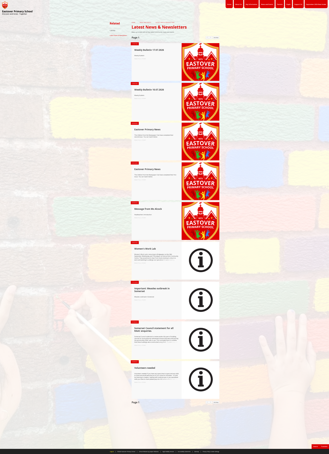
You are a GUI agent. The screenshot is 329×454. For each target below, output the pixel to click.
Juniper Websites (154, 451)
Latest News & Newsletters (165, 22)
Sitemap (196, 451)
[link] (207, 37)
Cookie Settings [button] (215, 451)
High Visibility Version (168, 451)
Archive (216, 38)
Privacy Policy (206, 451)
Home (133, 22)
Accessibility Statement (184, 451)
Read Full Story (140, 59)
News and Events (145, 22)
